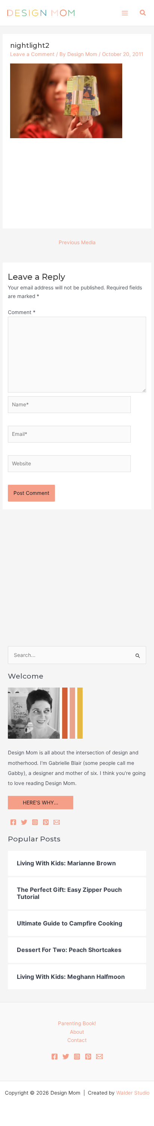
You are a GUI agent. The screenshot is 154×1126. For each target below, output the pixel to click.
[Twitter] (24, 822)
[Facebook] (13, 822)
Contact (77, 1040)
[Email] (56, 822)
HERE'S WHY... (40, 803)
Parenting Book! (77, 1023)
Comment (22, 312)
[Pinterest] (46, 822)
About (77, 1032)
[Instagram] (35, 822)
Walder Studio (133, 1093)
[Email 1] (99, 1056)
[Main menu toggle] (124, 13)
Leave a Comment (32, 54)
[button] (143, 13)
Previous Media (77, 242)
